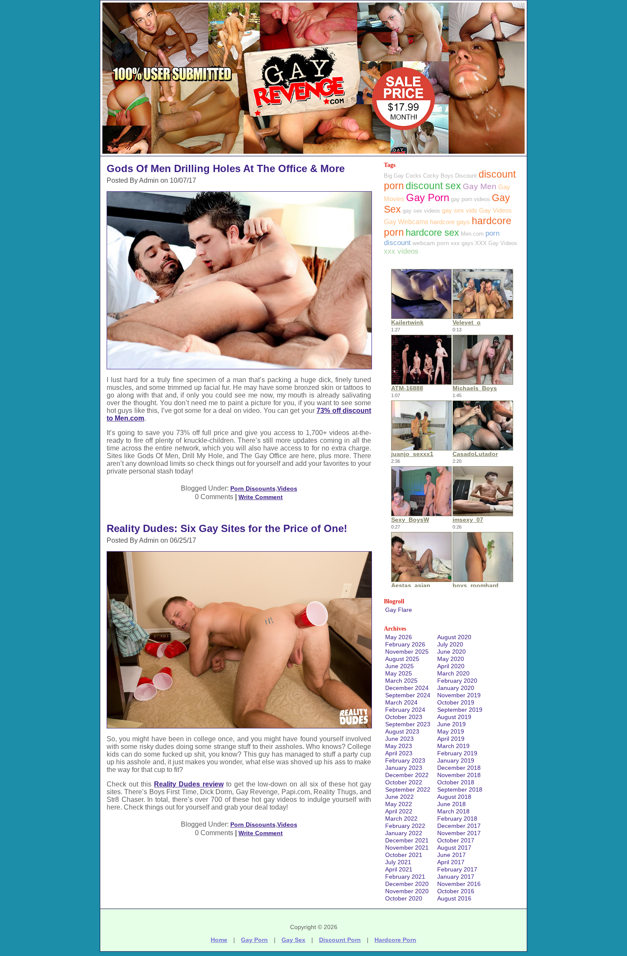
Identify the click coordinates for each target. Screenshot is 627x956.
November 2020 (407, 891)
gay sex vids (459, 210)
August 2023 (402, 731)
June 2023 (399, 738)
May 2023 (398, 746)
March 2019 (453, 746)
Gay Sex (293, 939)
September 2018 (459, 789)
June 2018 (451, 804)
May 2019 (450, 731)
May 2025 (398, 673)
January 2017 (455, 876)
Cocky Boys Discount (450, 175)
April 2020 (450, 666)
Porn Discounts (253, 488)
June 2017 (451, 854)
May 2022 (398, 804)
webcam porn (430, 243)
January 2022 (403, 833)
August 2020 (454, 637)
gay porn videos (470, 199)
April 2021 (398, 869)
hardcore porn (395, 939)
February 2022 (405, 825)
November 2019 (459, 695)
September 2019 (459, 709)
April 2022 (398, 811)
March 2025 (401, 680)
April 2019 (450, 738)
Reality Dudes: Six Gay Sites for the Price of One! (227, 528)
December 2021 (407, 840)
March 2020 (453, 673)
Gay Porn (427, 197)
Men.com (472, 234)
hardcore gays (450, 221)
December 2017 (459, 825)
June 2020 (451, 651)
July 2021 (398, 862)
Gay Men (479, 186)
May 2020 (450, 658)
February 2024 (405, 709)
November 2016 (459, 883)
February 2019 (457, 753)
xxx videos (401, 251)
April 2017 (450, 862)
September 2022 (407, 789)
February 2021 (405, 876)
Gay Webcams (406, 221)
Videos (287, 488)
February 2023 (405, 760)
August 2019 (454, 716)
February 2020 (457, 680)
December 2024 (407, 687)
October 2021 (403, 854)
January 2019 (455, 760)
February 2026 (405, 644)
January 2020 (455, 687)
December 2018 (459, 767)
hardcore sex (432, 232)
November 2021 (407, 847)
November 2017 (459, 833)
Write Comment (260, 497)
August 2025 (402, 658)
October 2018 (455, 782)
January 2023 (403, 767)
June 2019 (451, 724)
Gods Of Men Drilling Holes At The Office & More (226, 168)
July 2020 (450, 644)
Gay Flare (398, 609)
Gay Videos (495, 210)
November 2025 (407, 651)
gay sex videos (421, 211)
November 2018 (459, 775)
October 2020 (403, 898)
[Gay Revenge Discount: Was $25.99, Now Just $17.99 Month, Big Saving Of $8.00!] (313, 153)
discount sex (433, 186)
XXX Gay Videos (496, 243)
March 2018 (453, 811)
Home (219, 939)
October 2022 (403, 782)
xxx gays (462, 243)
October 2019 (455, 702)
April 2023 (398, 753)
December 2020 (407, 883)
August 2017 (454, 847)
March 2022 (401, 818)
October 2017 (455, 840)
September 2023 (407, 724)
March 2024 (401, 702)
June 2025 (399, 666)
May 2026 (398, 637)
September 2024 (407, 695)
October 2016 (455, 891)
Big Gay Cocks (402, 175)
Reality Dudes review (189, 784)
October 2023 (403, 716)
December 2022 (407, 775)
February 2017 (457, 869)
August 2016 (454, 898)
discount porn (340, 939)
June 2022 (399, 796)
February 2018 (457, 818)
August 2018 (454, 796)
